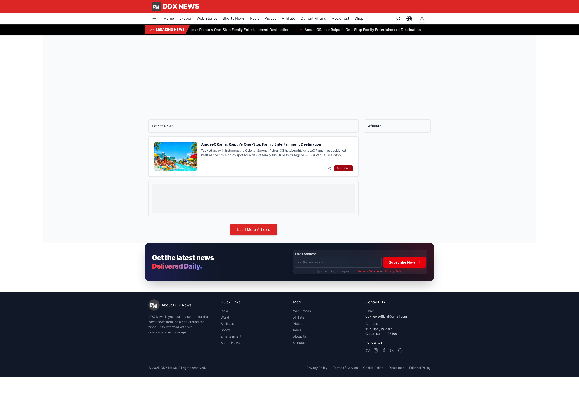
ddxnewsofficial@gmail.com (386, 316)
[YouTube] (392, 350)
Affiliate (288, 18)
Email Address (306, 254)
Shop (359, 18)
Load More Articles (253, 229)
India (224, 311)
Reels (254, 18)
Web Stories (207, 18)
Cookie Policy (373, 368)
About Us (300, 336)
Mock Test (340, 18)
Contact (299, 343)
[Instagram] (376, 350)
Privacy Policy (394, 271)
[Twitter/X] (367, 350)
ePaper (185, 18)
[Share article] (329, 168)
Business (227, 324)
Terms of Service (368, 271)
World (225, 317)
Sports (225, 330)
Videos (270, 18)
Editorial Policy (420, 368)
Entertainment (231, 336)
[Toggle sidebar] (154, 18)
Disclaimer (396, 368)
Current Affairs (313, 18)
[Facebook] (384, 350)
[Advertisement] (284, 70)
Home (169, 18)
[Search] (398, 18)
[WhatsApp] (400, 350)
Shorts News (234, 18)
